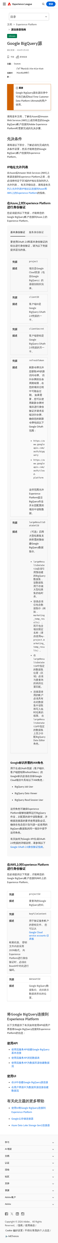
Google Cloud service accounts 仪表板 (39, 935)
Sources (17, 63)
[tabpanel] (29, 544)
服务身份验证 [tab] (36, 232)
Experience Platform (26, 24)
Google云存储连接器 (22, 1118)
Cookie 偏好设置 (14, 1230)
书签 (12, 57)
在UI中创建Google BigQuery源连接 (29, 1082)
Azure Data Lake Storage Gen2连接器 (30, 1125)
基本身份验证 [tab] (17, 232)
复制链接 (23, 57)
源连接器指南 (18, 29)
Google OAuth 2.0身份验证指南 (26, 846)
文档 (9, 24)
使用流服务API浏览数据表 (25, 1057)
